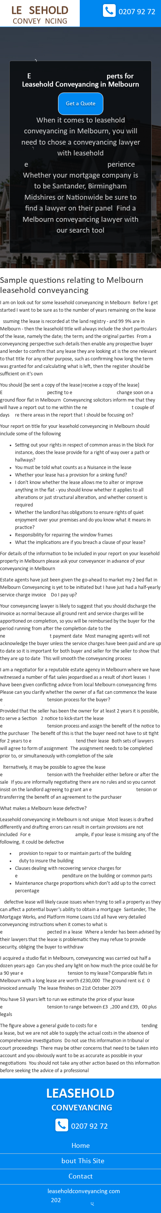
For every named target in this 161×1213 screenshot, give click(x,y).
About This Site (80, 1161)
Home (81, 1146)
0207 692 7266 (137, 12)
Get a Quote (80, 104)
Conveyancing (40, 15)
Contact (81, 1176)
